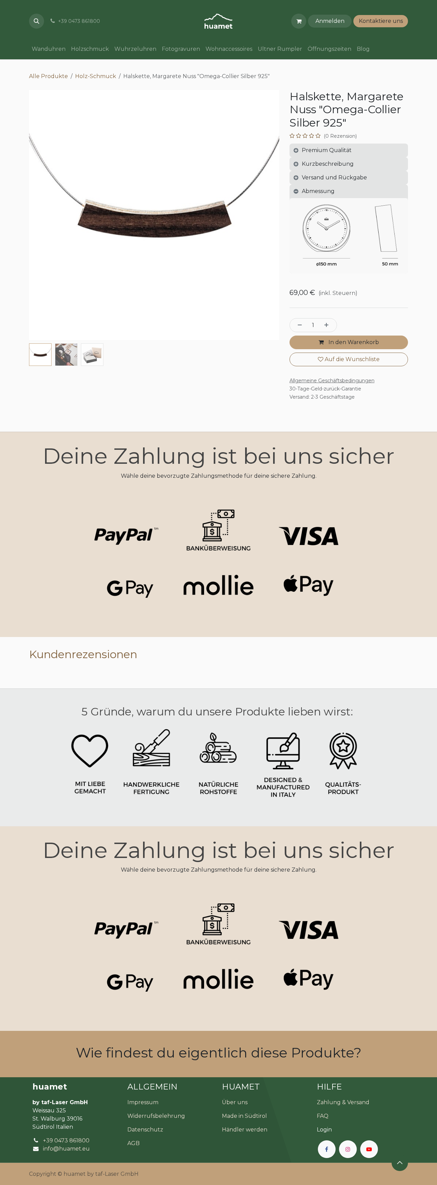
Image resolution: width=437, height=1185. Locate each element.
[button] (36, 21)
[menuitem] (48, 49)
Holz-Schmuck (95, 76)
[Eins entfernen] (298, 325)
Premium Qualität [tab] (327, 150)
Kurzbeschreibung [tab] (328, 164)
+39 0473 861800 (66, 1140)
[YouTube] (369, 1149)
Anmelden (329, 21)
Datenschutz (145, 1129)
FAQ (322, 1116)
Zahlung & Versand (343, 1102)
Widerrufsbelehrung (156, 1116)
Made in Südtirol (244, 1116)
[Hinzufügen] (328, 325)
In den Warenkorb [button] (353, 342)
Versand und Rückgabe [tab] (334, 177)
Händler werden (244, 1129)
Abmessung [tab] (318, 191)
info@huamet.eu (66, 1148)
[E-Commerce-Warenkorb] (298, 21)
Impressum (142, 1102)
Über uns (235, 1102)
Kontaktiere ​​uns (381, 21)
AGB (133, 1143)
